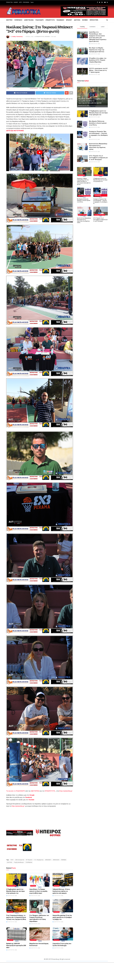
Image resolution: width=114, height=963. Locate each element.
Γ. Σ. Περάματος (38, 859)
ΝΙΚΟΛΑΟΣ (56, 859)
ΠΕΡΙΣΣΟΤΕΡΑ (94, 20)
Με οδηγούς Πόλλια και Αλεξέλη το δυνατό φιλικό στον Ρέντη (98, 123)
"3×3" (12, 859)
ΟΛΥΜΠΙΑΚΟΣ (18, 20)
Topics (32, 2)
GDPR (20, 2)
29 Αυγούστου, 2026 (12, 895)
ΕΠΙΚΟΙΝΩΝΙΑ (26, 2)
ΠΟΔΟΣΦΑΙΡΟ (39, 20)
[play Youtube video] (39, 152)
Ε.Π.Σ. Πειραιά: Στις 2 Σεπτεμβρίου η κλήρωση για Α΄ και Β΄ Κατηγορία (98, 157)
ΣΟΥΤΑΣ (9, 862)
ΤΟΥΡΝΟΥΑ (29, 862)
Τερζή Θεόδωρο (19, 862)
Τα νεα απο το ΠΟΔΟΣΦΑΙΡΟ (15, 791)
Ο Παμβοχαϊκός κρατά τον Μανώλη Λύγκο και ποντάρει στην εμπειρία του (15, 891)
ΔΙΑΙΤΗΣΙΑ (77, 20)
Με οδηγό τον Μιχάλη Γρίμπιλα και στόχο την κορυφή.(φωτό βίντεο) (96, 49)
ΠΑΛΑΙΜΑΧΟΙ (60, 20)
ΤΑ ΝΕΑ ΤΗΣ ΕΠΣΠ (100, 214)
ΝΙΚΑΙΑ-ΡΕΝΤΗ (82, 214)
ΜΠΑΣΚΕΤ (69, 20)
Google (32, 795)
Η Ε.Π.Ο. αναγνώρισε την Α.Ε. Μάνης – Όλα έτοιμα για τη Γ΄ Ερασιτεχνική (98, 70)
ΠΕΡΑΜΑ (47, 36)
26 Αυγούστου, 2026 (35, 923)
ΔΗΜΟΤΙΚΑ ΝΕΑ (28, 20)
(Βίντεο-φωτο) (19, 859)
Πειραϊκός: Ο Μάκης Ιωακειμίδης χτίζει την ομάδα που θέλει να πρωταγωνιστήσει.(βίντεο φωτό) (91, 101)
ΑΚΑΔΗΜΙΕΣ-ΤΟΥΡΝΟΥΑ (98, 195)
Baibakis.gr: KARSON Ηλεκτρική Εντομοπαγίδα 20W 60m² (16, 945)
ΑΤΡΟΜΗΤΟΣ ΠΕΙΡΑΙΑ (84, 195)
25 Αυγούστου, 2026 (58, 921)
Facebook (28, 797)
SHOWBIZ (85, 20)
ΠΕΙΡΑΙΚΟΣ (81, 175)
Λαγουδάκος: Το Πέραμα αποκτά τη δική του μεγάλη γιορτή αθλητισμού (38, 891)
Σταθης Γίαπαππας (17, 36)
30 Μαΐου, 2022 (29, 36)
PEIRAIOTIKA (9, 2)
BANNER (16, 2)
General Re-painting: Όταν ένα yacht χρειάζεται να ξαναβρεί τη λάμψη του (62, 917)
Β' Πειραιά (29, 859)
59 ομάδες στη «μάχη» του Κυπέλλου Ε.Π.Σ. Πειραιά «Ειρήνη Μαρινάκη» (97, 60)
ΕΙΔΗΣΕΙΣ (56, 885)
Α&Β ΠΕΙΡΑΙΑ (35, 791)
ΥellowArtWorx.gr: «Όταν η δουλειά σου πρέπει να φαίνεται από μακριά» (61, 891)
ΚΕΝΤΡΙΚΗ (9, 20)
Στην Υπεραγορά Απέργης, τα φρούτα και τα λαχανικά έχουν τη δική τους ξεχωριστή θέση (16, 917)
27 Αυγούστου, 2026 (58, 895)
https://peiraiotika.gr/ (65, 791)
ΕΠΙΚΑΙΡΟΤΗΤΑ (50, 20)
